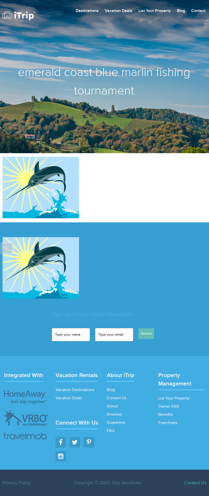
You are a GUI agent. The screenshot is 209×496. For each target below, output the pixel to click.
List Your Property (154, 11)
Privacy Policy (17, 483)
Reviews (114, 414)
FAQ (110, 430)
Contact (198, 11)
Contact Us (116, 398)
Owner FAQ (168, 406)
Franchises (167, 422)
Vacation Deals (118, 11)
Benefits (165, 414)
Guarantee (116, 422)
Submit (146, 334)
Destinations (87, 11)
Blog (181, 11)
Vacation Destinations (75, 390)
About (112, 406)
